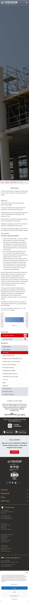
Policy (3, 497)
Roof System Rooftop (8, 367)
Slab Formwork (6, 349)
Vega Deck (5, 385)
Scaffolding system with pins (10, 373)
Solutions (7, 182)
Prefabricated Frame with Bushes (11, 361)
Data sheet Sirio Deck (8, 335)
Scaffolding (13, 182)
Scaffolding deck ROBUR (9, 370)
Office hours (5, 501)
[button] (27, 572)
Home (2, 182)
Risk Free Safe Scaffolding (9, 364)
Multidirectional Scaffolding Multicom (12, 358)
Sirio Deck (5, 379)
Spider (4, 382)
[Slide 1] (13, 326)
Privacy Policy (14, 599)
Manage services (14, 584)
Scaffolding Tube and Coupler (10, 376)
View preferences (14, 596)
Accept (14, 588)
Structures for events (8, 394)
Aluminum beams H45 (8, 355)
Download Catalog (7, 339)
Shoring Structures (8, 391)
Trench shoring (7, 388)
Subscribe (14, 452)
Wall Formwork (6, 346)
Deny (14, 592)
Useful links (5, 493)
